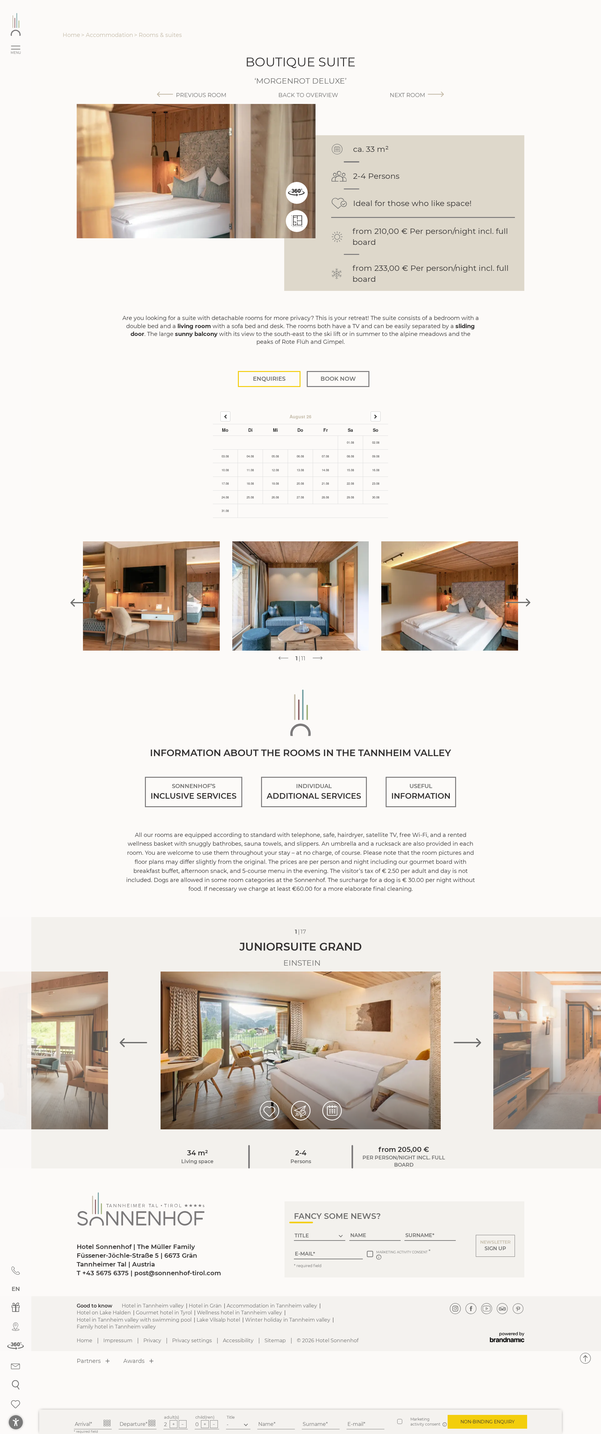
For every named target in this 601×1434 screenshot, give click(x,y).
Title (231, 1417)
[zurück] (225, 416)
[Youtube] (486, 1308)
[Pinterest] (518, 1308)
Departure (133, 1424)
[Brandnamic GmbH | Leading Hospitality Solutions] (507, 1337)
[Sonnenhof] (15, 24)
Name (266, 1424)
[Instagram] (455, 1308)
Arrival (82, 1424)
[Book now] (332, 1111)
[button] (495, 1246)
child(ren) (204, 1417)
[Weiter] (376, 416)
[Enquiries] (301, 1111)
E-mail (355, 1424)
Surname (314, 1424)
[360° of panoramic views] (297, 193)
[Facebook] (471, 1308)
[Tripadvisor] (502, 1308)
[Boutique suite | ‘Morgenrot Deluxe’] (297, 230)
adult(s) (171, 1417)
